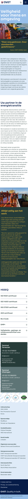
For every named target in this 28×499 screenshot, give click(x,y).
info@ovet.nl (5, 356)
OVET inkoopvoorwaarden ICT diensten (13, 458)
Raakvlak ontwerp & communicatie (13, 496)
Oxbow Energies (6, 430)
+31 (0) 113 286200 (9, 375)
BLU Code (4, 319)
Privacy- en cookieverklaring (10, 485)
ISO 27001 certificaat (9, 307)
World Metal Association (8, 467)
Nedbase (10, 497)
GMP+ (3, 325)
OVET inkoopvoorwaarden (9, 453)
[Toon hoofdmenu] (25, 2)
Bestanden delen (6, 474)
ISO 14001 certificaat (9, 302)
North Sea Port (5, 465)
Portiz (2, 414)
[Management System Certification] (7, 397)
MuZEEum (4, 421)
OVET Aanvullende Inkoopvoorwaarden (13, 456)
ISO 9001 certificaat (9, 296)
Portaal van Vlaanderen (8, 423)
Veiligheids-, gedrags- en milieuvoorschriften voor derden (11, 332)
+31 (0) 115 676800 (9, 351)
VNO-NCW (4, 409)
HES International (6, 432)
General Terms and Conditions (10, 446)
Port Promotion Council (8, 411)
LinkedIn (3, 439)
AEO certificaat (7, 313)
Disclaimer (4, 487)
